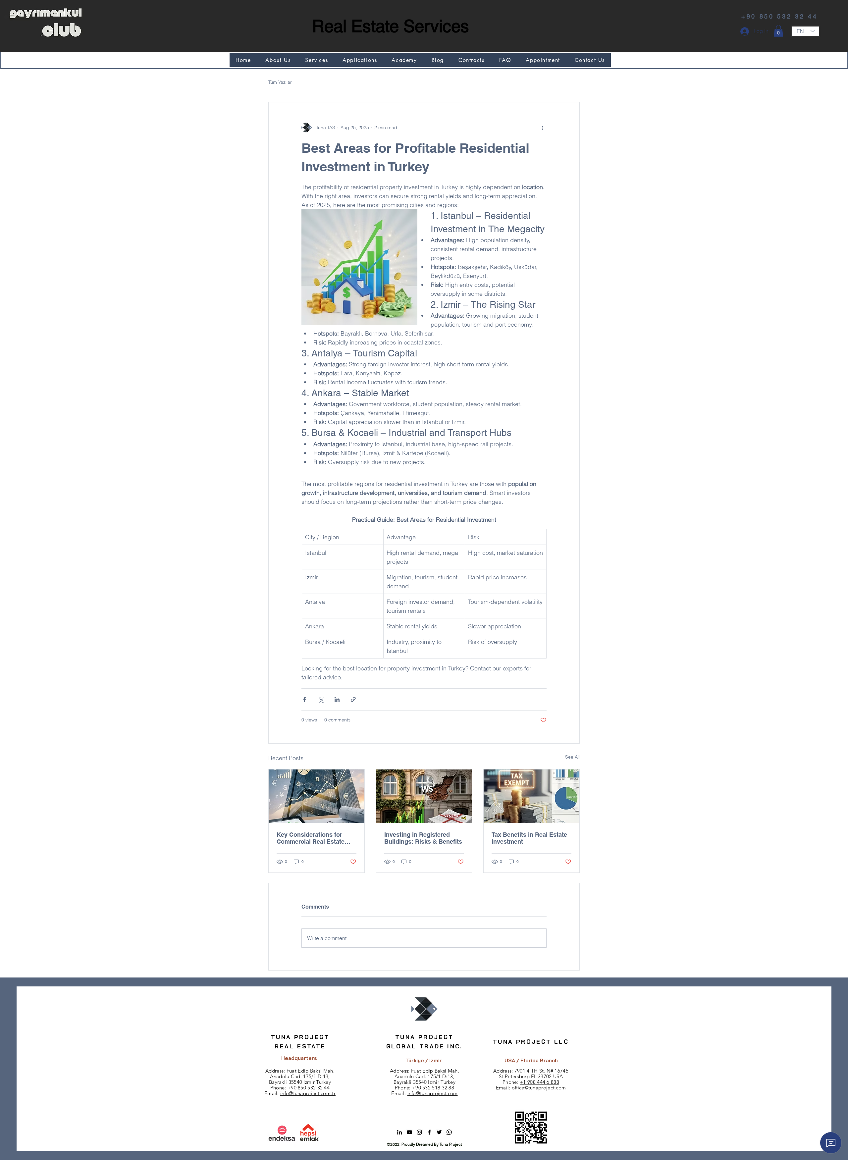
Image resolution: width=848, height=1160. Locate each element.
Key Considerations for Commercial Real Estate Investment (310, 838)
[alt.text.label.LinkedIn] (399, 1132)
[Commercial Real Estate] (316, 796)
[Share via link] (353, 699)
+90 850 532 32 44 (309, 1087)
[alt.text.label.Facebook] (429, 1132)
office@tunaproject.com (539, 1087)
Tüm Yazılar (280, 82)
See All (572, 757)
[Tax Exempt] (531, 796)
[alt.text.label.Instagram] (419, 1132)
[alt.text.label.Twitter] (439, 1132)
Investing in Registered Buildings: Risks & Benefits (423, 838)
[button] (778, 31)
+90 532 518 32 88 (433, 1087)
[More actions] (543, 128)
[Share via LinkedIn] (337, 699)
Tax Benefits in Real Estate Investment (529, 838)
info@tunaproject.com (432, 1093)
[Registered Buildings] (424, 796)
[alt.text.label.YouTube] (409, 1132)
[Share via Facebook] (304, 699)
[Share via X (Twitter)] (321, 699)
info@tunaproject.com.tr (308, 1093)
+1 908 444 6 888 (539, 1082)
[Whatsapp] (449, 1132)
